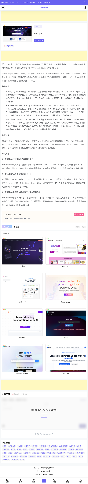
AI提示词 (31, 449)
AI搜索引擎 (39, 449)
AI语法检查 (14, 456)
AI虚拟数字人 (61, 453)
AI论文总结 (6, 456)
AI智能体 (71, 449)
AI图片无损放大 (52, 446)
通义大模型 (14, 460)
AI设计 (38, 26)
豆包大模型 (6, 460)
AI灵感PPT (22, 266)
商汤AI (39, 456)
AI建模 (79, 446)
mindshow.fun (66, 266)
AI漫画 (10, 453)
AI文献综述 (63, 449)
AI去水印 (20, 446)
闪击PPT (22, 302)
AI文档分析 (54, 449)
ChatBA (66, 338)
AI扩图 (13, 449)
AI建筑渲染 (6, 449)
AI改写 (47, 449)
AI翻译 (43, 453)
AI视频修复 (70, 453)
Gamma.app (65, 302)
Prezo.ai (22, 338)
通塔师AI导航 (50, 468)
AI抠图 (19, 449)
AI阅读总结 (32, 456)
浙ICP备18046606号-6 (44, 471)
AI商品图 (34, 446)
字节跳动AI (46, 456)
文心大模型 (55, 456)
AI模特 (5, 453)
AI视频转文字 (80, 453)
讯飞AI (81, 456)
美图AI (69, 456)
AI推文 (25, 449)
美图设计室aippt (22, 373)
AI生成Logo (18, 453)
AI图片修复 (42, 446)
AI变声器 (27, 446)
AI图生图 (72, 446)
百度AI (63, 456)
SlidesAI (66, 373)
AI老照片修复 (51, 453)
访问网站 (40, 40)
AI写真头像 (11, 446)
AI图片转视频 (63, 446)
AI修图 (5, 446)
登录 (44, 416)
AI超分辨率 (23, 456)
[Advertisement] (44, 16)
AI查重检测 (79, 449)
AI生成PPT (27, 453)
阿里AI (22, 460)
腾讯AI (75, 456)
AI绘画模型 (35, 453)
